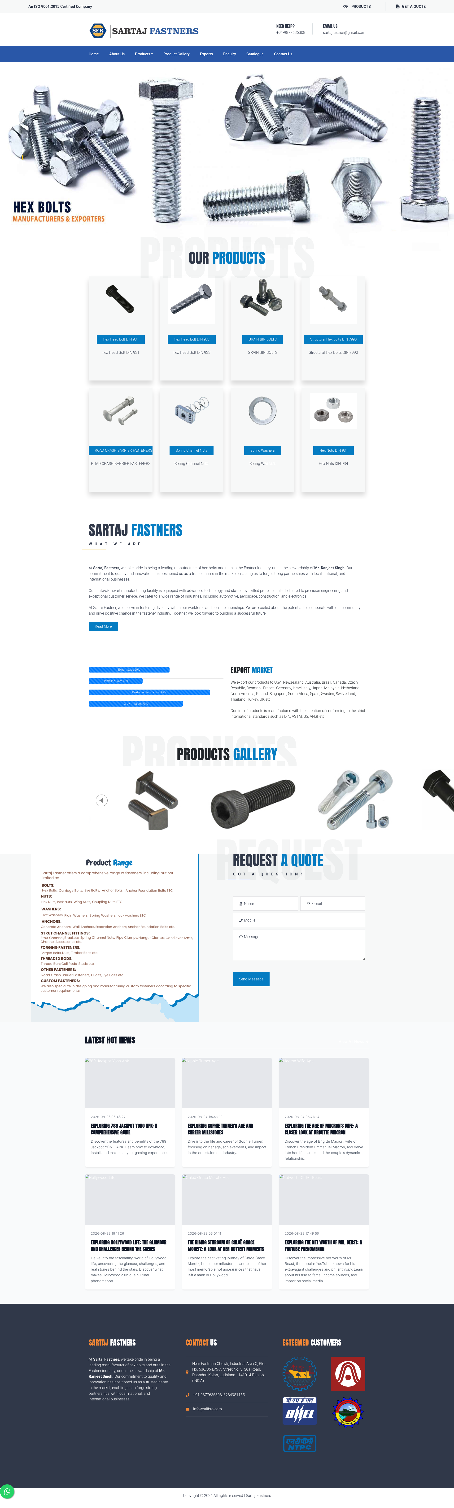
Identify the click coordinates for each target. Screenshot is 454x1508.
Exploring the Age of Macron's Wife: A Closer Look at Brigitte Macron (321, 1129)
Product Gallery (176, 54)
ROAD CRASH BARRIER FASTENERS (123, 450)
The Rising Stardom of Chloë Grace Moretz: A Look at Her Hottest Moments (226, 1246)
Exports (206, 54)
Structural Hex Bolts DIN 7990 (333, 339)
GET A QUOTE (414, 6)
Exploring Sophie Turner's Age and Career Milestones (220, 1129)
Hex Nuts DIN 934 (333, 450)
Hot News (161, 1117)
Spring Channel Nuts (191, 450)
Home (94, 54)
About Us (117, 54)
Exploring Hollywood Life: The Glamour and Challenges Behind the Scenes (128, 1246)
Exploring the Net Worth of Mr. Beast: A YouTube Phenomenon (323, 1246)
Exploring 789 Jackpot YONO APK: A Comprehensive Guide (124, 1129)
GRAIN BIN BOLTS (263, 339)
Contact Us (283, 54)
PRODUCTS (361, 6)
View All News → (354, 1041)
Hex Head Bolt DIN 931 (121, 339)
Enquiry (229, 54)
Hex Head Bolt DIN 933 (192, 339)
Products (142, 54)
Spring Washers (262, 450)
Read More (103, 626)
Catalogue (255, 54)
